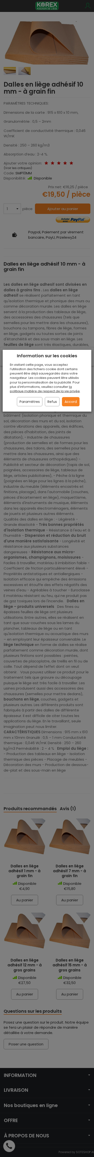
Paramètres (30, 401)
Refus (52, 401)
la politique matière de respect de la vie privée (45, 389)
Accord (71, 401)
